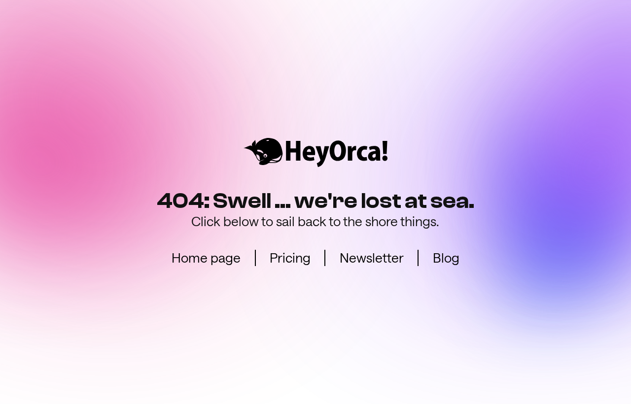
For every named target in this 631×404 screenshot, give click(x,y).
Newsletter (372, 257)
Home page (206, 257)
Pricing (290, 257)
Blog (446, 257)
